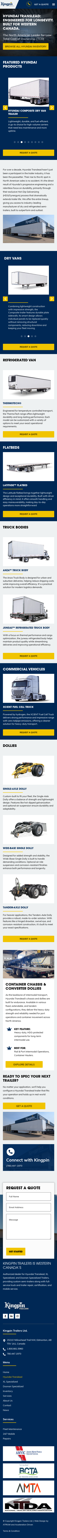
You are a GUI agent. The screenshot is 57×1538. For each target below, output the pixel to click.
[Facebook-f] (5, 1316)
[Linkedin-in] (11, 1316)
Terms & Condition (11, 1531)
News (6, 1410)
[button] (53, 4)
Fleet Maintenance (12, 1429)
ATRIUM (6, 1524)
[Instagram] (17, 1316)
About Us (7, 1400)
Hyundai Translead (12, 1376)
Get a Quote (41, 4)
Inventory (8, 1391)
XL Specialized (10, 1381)
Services (7, 1395)
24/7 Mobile (9, 1433)
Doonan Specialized (13, 1386)
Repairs (7, 1438)
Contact (7, 1405)
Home (6, 1372)
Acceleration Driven (24, 1524)
